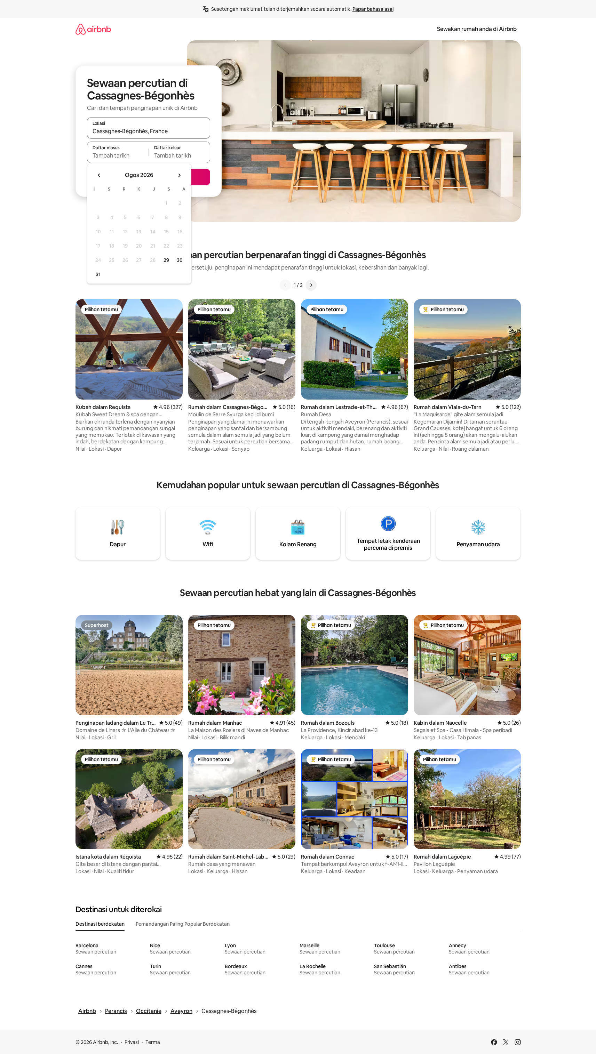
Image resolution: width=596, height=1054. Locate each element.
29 (166, 260)
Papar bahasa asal (373, 9)
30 (180, 260)
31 (98, 274)
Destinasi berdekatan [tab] (100, 924)
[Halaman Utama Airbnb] (93, 29)
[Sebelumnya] (285, 285)
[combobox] (149, 131)
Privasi (132, 1042)
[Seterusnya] (311, 285)
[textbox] (118, 155)
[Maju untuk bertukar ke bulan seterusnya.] (179, 175)
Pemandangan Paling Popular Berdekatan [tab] (183, 924)
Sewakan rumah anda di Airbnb (477, 29)
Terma (152, 1042)
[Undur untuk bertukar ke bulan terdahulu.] (99, 175)
